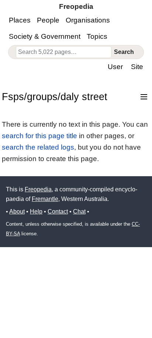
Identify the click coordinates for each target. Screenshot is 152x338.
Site (137, 67)
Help (36, 211)
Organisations (88, 20)
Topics (97, 36)
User (115, 67)
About (17, 211)
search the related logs (38, 147)
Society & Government (44, 36)
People (48, 20)
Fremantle (45, 199)
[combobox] (64, 52)
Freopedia (38, 189)
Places (20, 20)
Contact (58, 211)
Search (124, 52)
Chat (79, 211)
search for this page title (39, 136)
